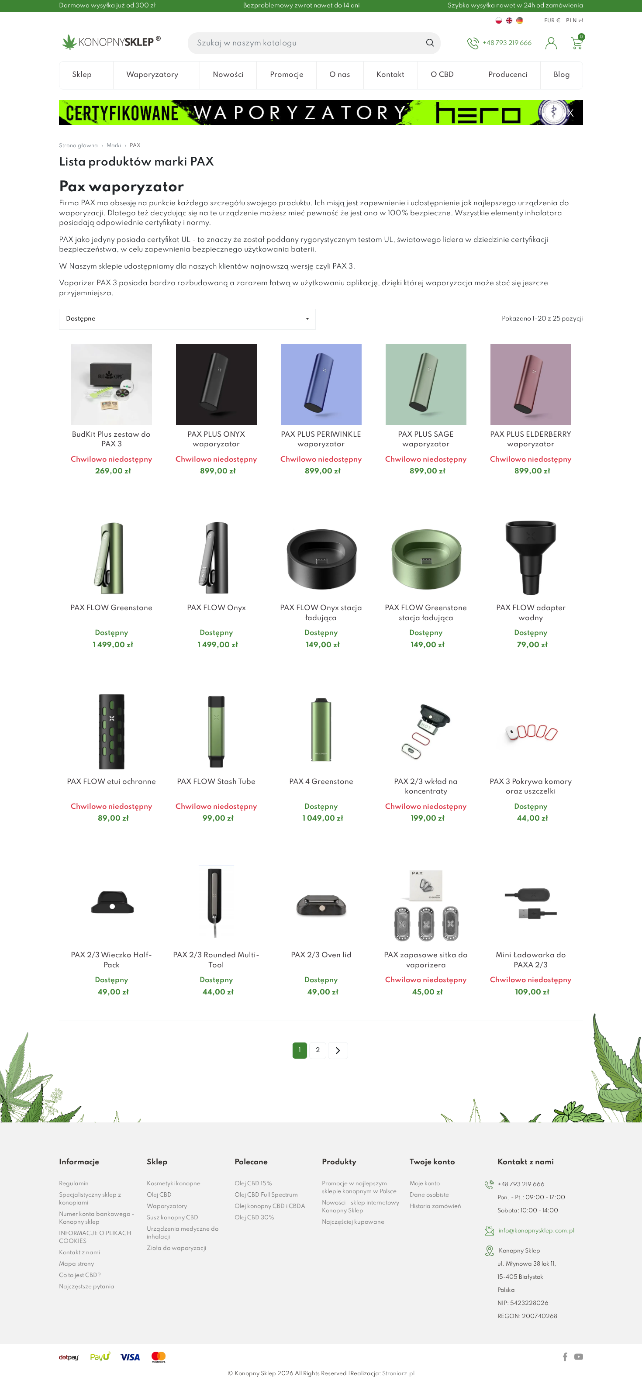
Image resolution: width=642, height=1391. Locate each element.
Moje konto (425, 1184)
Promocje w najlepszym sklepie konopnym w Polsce (359, 1187)
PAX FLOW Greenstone (111, 608)
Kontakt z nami (79, 1253)
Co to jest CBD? (80, 1275)
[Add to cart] (152, 488)
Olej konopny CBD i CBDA (270, 1206)
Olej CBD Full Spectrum (266, 1195)
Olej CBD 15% (253, 1184)
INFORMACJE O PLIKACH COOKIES (95, 1237)
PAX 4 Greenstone (321, 782)
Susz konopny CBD (172, 1218)
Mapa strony (76, 1264)
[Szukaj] (430, 43)
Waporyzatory (167, 1206)
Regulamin (74, 1184)
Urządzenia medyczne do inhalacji (182, 1233)
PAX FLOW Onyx (216, 608)
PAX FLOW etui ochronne (111, 782)
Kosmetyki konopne (173, 1184)
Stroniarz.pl (398, 1374)
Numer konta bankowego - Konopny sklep (96, 1218)
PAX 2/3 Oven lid (321, 955)
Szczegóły (101, 488)
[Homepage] (110, 43)
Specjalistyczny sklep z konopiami (90, 1199)
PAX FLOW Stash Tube (216, 782)
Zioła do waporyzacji (176, 1248)
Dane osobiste (429, 1195)
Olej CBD (159, 1195)
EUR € (552, 21)
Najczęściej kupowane (353, 1222)
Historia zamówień (435, 1206)
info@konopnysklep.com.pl (536, 1231)
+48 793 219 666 (521, 1184)
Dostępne (81, 319)
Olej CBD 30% (254, 1218)
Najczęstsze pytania (86, 1287)
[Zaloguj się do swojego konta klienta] (551, 43)
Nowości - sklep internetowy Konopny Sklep (360, 1207)
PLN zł (574, 21)
